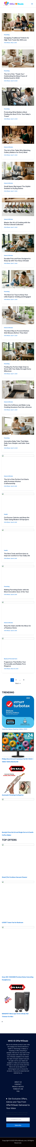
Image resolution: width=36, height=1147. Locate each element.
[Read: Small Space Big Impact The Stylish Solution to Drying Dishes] (18, 171)
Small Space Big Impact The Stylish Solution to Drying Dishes (17, 187)
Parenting (6, 34)
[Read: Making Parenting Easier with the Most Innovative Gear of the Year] (18, 574)
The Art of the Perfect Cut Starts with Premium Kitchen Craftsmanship (16, 481)
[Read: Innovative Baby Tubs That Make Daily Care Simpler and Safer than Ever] (18, 425)
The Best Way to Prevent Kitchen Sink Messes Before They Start (16, 332)
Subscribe (18, 1125)
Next (18, 683)
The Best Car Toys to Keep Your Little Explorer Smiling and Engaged (17, 296)
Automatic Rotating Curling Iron (13, 795)
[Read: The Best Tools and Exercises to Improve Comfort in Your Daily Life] (18, 538)
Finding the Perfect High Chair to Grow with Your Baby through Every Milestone (17, 369)
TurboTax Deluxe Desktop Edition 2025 (14, 729)
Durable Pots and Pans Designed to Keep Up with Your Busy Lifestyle (17, 260)
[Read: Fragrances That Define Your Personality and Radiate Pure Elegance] (18, 646)
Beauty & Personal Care (10, 658)
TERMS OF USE (18, 1089)
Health (6, 514)
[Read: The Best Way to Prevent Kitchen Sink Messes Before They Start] (18, 315)
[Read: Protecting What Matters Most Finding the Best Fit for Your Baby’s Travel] (18, 96)
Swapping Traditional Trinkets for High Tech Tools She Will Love (16, 39)
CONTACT (18, 1084)
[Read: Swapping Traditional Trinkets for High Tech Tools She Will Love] (18, 22)
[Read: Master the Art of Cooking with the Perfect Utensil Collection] (18, 207)
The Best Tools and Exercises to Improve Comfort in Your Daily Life (17, 555)
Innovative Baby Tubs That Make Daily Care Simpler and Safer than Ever (16, 443)
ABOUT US (18, 1082)
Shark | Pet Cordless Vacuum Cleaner (14, 877)
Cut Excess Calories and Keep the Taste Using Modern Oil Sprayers (16, 518)
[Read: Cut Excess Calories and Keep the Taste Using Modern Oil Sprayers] (18, 502)
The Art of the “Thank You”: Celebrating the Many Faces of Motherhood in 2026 (15, 76)
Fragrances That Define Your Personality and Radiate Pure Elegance (15, 664)
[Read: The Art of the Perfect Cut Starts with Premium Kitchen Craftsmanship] (18, 464)
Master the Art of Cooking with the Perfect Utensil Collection (17, 223)
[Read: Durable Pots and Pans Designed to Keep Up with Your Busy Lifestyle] (18, 243)
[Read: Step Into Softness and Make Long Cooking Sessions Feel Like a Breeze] (18, 389)
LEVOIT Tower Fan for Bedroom (12, 922)
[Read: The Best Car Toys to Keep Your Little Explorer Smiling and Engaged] (18, 279)
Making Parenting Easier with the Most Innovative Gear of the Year (16, 591)
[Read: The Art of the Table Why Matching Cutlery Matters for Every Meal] (18, 135)
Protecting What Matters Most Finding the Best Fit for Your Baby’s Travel (17, 114)
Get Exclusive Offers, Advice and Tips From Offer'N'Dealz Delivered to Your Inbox (18, 1103)
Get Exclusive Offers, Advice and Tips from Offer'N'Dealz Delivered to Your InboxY (17, 1114)
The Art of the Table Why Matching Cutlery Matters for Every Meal (17, 151)
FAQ (18, 1091)
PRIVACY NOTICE (18, 1086)
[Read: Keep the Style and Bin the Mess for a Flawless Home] (18, 610)
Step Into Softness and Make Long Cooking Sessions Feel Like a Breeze (18, 406)
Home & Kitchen (8, 147)
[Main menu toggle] (32, 4)
